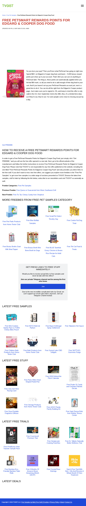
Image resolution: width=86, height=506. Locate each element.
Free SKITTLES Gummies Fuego (74, 351)
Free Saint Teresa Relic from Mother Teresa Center (74, 413)
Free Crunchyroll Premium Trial (32, 437)
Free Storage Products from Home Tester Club (32, 406)
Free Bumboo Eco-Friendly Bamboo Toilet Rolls (11, 471)
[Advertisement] (43, 49)
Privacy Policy (54, 502)
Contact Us (68, 502)
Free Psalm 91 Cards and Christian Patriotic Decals (74, 386)
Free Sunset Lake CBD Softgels (53, 351)
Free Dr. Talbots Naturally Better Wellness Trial (74, 442)
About (62, 502)
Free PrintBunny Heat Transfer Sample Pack (11, 447)
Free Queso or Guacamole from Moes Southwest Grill (36, 190)
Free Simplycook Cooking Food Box (53, 442)
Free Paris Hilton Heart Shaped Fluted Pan (32, 381)
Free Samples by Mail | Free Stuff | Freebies (35, 502)
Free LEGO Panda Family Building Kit (53, 408)
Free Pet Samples (11, 15)
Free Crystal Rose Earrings (53, 470)
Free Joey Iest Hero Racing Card (11, 390)
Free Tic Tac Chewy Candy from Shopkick (28, 195)
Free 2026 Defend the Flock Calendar (53, 377)
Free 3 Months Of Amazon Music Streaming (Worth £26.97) (32, 472)
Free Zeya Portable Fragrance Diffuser (12, 412)
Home (3, 15)
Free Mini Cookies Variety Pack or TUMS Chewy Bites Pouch (11, 328)
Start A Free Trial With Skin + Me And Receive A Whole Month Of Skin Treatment (74, 472)
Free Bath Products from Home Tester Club (33, 351)
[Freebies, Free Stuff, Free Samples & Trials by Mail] (7, 6)
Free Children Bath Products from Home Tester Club (11, 352)
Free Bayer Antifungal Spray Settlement (53, 327)
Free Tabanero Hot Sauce (74, 326)
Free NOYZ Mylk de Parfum (32, 327)
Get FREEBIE (7, 145)
